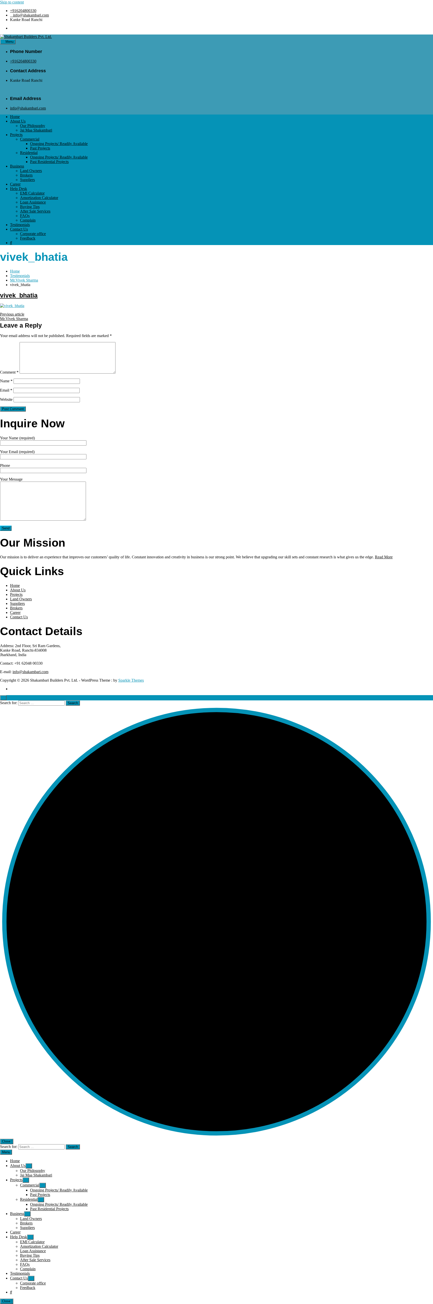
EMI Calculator (32, 193)
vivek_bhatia (19, 295)
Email (6, 390)
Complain (28, 220)
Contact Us (19, 229)
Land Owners (31, 171)
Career (15, 184)
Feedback (27, 238)
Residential (29, 153)
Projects (16, 135)
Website (6, 399)
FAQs (25, 216)
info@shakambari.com (31, 15)
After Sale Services (35, 211)
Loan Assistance (33, 202)
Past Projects (40, 148)
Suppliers (27, 180)
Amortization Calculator (39, 198)
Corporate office (33, 234)
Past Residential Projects (49, 162)
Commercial (29, 139)
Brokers (26, 175)
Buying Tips (30, 207)
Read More (384, 557)
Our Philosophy (32, 126)
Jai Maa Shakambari (36, 130)
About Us (18, 121)
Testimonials (20, 225)
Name (6, 381)
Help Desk (18, 189)
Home (15, 117)
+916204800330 (23, 11)
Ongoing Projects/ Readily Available (59, 144)
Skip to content (12, 2)
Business (17, 166)
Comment (9, 372)
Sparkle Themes (131, 680)
